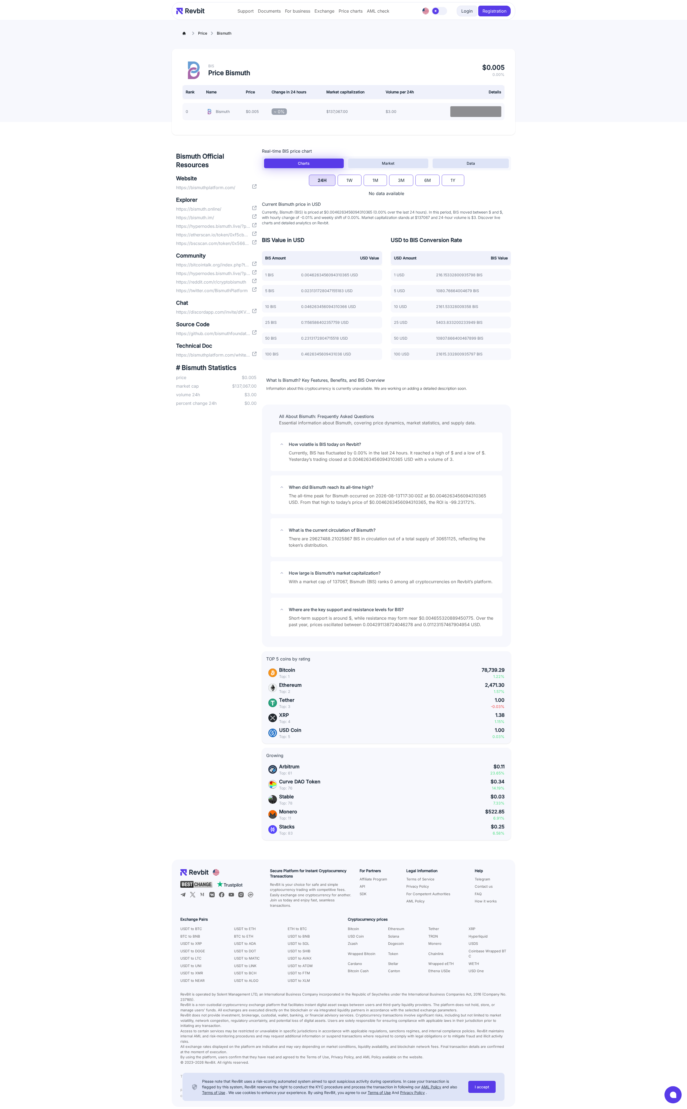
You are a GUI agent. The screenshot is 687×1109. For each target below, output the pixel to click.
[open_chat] (673, 1094)
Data (471, 163)
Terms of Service (420, 879)
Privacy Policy (417, 886)
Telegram (482, 879)
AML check (378, 11)
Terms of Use (213, 1092)
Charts (304, 163)
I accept (482, 1087)
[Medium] (202, 894)
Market (388, 163)
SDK (363, 894)
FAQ (478, 894)
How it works (486, 901)
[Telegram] (183, 894)
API (362, 886)
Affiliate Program (373, 879)
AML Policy (415, 901)
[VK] (212, 894)
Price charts (351, 11)
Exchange (324, 11)
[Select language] (425, 11)
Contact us (484, 886)
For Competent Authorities (428, 894)
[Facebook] (221, 894)
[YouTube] (231, 894)
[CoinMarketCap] (250, 894)
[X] (192, 894)
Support (245, 11)
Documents (269, 11)
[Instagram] (241, 894)
